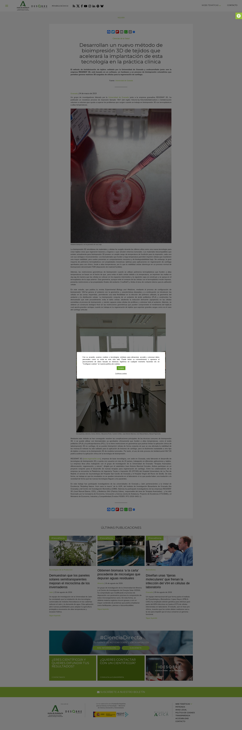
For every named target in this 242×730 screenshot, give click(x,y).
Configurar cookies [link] (121, 373)
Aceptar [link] (121, 368)
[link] (238, 16)
